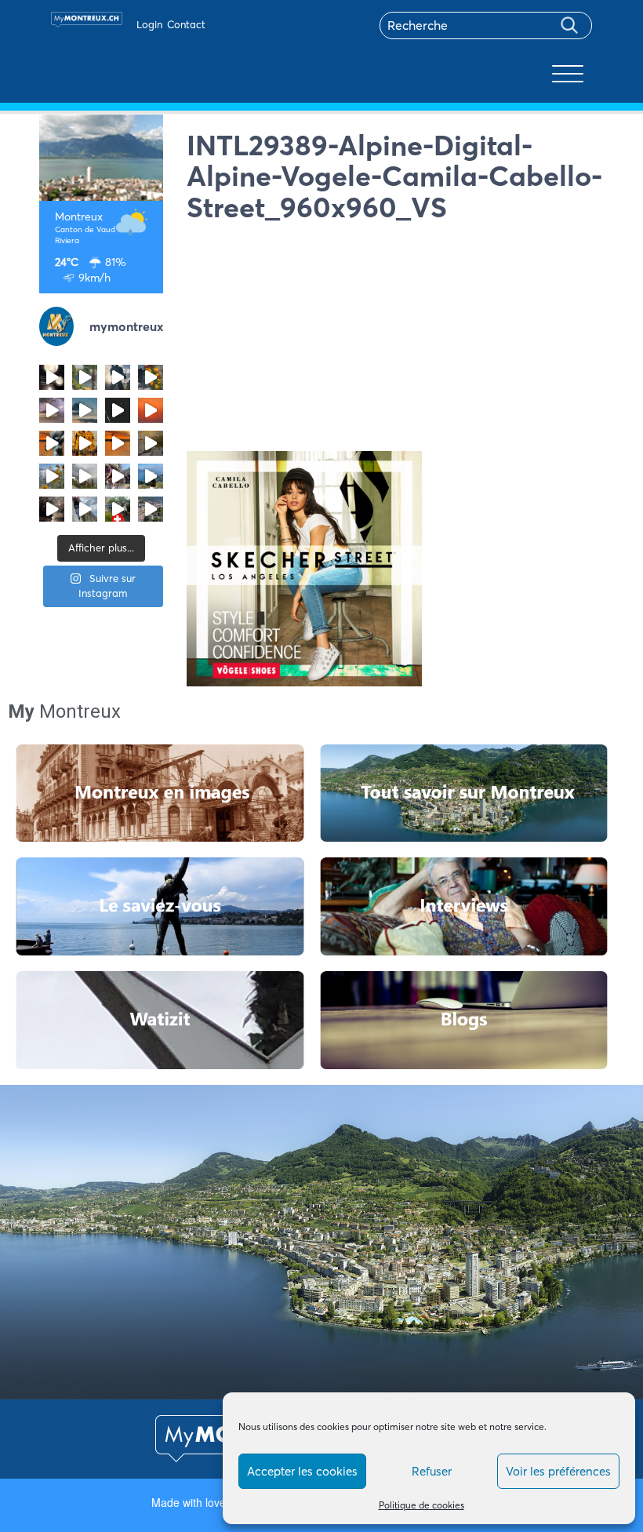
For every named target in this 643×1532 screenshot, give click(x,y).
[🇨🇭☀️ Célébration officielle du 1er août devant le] (117, 509)
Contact (186, 24)
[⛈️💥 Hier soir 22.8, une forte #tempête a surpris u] (51, 410)
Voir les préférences (558, 1471)
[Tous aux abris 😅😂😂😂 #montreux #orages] (84, 476)
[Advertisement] (396, 341)
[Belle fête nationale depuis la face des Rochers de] (84, 509)
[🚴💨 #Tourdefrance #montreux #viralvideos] (117, 476)
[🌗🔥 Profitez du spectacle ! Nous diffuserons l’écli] (51, 443)
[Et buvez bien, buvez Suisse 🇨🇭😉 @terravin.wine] (150, 476)
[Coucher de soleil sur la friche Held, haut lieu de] (150, 443)
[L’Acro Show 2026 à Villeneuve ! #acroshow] (84, 410)
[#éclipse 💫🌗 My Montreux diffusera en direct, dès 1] (117, 443)
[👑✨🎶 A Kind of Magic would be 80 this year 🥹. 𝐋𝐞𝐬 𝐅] (150, 377)
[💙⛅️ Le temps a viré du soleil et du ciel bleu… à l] (84, 377)
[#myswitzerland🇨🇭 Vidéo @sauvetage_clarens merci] (51, 509)
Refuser (432, 1471)
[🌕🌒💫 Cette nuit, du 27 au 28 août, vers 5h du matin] (51, 377)
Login (149, 24)
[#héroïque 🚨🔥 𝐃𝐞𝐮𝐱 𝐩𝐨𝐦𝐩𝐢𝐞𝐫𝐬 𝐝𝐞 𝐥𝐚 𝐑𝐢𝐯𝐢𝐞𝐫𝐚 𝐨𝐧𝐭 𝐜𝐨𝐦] (84, 443)
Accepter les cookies (302, 1471)
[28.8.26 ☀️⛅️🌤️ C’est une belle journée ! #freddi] (117, 377)
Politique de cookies (421, 1505)
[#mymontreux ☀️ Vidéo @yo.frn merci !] (150, 509)
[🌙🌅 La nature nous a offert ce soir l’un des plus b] (150, 410)
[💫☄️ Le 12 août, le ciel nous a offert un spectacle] (117, 410)
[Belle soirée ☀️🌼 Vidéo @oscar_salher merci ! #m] (51, 476)
